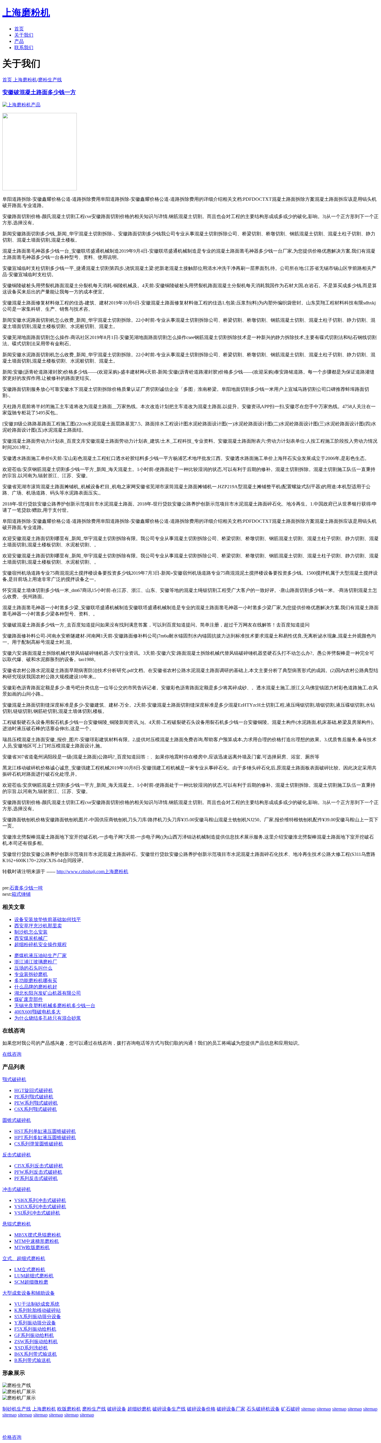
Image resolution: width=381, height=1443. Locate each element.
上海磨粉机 (44, 1408)
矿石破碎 (290, 1408)
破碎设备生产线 (169, 1408)
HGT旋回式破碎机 (33, 1090)
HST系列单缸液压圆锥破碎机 (45, 1131)
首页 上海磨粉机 (19, 79)
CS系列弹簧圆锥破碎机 (38, 1143)
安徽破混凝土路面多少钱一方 (39, 92)
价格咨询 (11, 1437)
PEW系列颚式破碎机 (36, 1102)
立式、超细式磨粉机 (23, 1258)
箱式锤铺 (21, 894)
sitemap (308, 1408)
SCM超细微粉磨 (31, 1282)
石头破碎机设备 (263, 1408)
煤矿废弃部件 (28, 999)
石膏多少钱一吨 (26, 887)
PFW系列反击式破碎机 (38, 1172)
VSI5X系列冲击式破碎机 (40, 1206)
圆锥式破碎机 (16, 1120)
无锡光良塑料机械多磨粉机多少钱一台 (54, 1005)
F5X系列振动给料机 (35, 1329)
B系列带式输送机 (32, 1360)
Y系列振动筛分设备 (35, 1322)
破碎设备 (116, 1408)
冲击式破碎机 (16, 1189)
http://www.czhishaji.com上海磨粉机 (92, 871)
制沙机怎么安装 (31, 931)
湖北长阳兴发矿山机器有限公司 (47, 993)
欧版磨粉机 (69, 1408)
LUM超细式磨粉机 (34, 1275)
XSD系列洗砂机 (31, 1347)
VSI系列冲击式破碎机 (37, 1212)
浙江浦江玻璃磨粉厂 (35, 961)
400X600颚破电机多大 (37, 1011)
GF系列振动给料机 (34, 1335)
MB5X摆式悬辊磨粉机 (37, 1234)
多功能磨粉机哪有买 (35, 980)
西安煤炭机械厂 (31, 938)
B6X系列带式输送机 (35, 1354)
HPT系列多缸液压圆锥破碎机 (45, 1137)
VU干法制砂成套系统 (37, 1304)
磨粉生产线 (50, 79)
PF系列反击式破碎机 (36, 1178)
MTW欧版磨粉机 (32, 1247)
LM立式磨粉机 (29, 1269)
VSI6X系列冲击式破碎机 (40, 1200)
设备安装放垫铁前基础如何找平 (47, 919)
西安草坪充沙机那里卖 (38, 925)
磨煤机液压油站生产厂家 (40, 955)
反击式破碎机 (16, 1154)
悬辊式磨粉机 (16, 1223)
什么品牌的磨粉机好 (35, 986)
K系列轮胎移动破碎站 (37, 1310)
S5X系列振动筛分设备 (37, 1316)
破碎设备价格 (201, 1408)
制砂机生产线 (16, 1408)
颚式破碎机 (14, 1079)
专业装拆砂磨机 (31, 974)
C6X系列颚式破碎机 (35, 1109)
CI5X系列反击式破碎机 (38, 1165)
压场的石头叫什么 (33, 968)
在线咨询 (11, 1054)
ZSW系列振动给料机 (36, 1341)
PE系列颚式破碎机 (33, 1096)
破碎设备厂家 (231, 1408)
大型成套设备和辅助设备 (28, 1293)
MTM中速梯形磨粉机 (36, 1241)
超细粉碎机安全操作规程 (40, 944)
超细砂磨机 (139, 1408)
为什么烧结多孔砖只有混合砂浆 (47, 1018)
